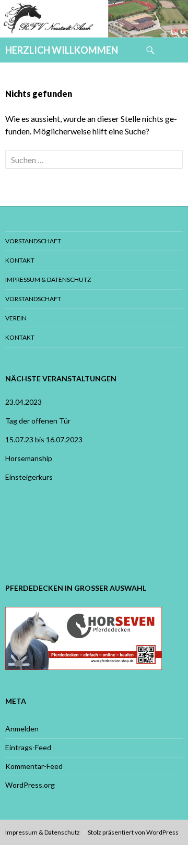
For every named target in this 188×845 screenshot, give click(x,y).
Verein (16, 318)
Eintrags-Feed (28, 747)
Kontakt (19, 260)
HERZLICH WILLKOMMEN (61, 50)
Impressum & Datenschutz (48, 279)
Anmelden (22, 728)
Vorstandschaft (33, 241)
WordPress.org (30, 784)
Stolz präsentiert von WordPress (133, 832)
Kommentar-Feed (34, 766)
